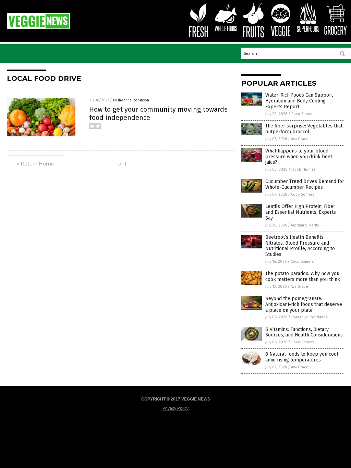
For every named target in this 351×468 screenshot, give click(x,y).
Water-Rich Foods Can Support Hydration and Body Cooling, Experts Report (299, 101)
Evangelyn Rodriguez (309, 317)
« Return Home (35, 164)
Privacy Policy (175, 408)
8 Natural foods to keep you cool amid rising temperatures (301, 357)
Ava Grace (299, 139)
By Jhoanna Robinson (131, 100)
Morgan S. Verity (305, 225)
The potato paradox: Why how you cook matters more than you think (302, 276)
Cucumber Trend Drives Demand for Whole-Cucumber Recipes (304, 184)
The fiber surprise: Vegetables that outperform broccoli (303, 129)
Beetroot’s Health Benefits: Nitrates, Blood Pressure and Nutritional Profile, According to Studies (300, 245)
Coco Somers (302, 114)
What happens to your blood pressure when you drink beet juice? (298, 156)
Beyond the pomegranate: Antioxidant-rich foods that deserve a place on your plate (303, 304)
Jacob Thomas (303, 169)
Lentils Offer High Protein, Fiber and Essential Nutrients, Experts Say (300, 212)
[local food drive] (38, 27)
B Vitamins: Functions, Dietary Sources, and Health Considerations (304, 332)
